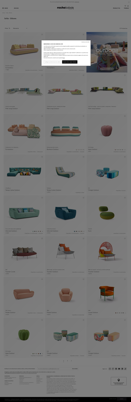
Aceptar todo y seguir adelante (70, 61)
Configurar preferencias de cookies (52, 61)
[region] (66, 53)
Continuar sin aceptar (85, 41)
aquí (64, 57)
